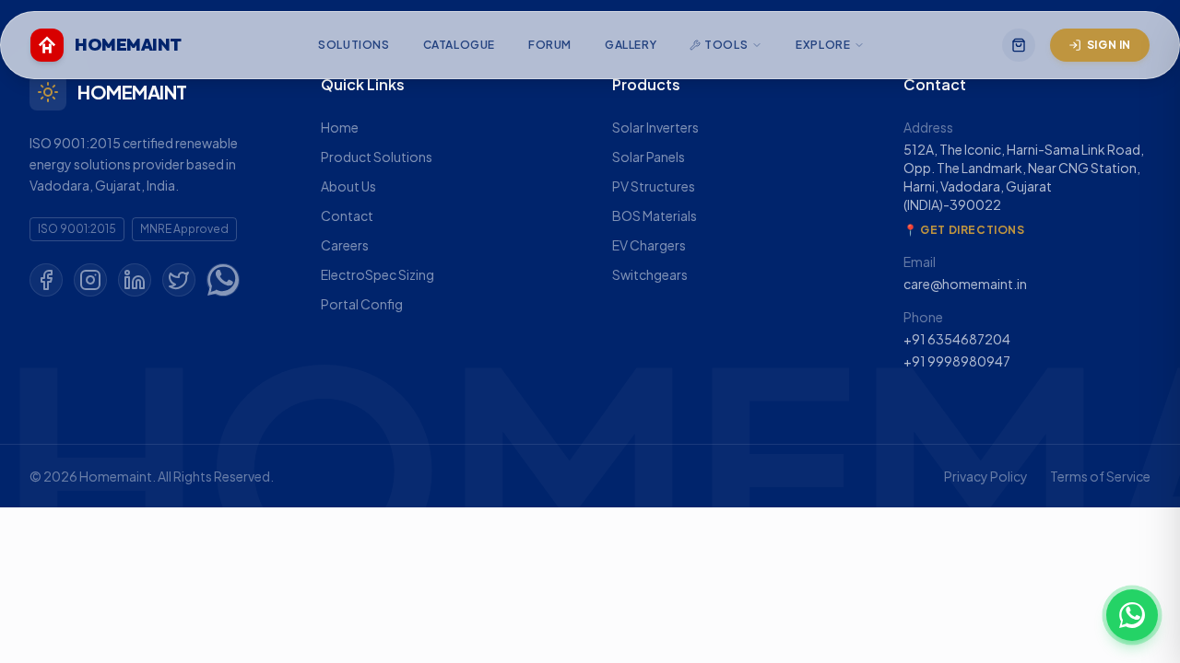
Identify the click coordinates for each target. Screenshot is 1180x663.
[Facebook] (46, 280)
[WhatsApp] (223, 280)
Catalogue (459, 45)
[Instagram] (90, 280)
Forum (550, 45)
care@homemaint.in (965, 283)
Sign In (1109, 45)
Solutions (353, 45)
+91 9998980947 (956, 361)
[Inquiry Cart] (1018, 45)
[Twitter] (178, 280)
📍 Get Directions (964, 230)
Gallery (630, 45)
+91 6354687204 (956, 339)
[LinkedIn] (134, 280)
